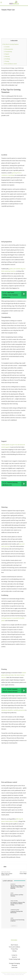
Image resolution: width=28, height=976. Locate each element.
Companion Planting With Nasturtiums (17, 912)
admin (5, 866)
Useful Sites (14, 967)
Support (6, 54)
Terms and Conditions (14, 947)
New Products (14, 945)
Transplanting (8, 51)
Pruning (6, 61)
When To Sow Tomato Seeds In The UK (6, 874)
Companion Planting (15, 909)
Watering (7, 56)
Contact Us (14, 955)
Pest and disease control (10, 63)
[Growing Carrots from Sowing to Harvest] (6, 919)
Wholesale (14, 965)
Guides (12, 893)
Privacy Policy (14, 949)
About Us (14, 957)
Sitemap (14, 951)
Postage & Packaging (14, 963)
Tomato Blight (23, 873)
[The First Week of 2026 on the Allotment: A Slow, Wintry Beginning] (6, 886)
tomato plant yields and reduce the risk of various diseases (13, 675)
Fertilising (7, 59)
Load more (13, 925)
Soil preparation (8, 49)
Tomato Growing (14, 900)
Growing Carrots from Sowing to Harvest (17, 920)
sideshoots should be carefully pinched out (13, 710)
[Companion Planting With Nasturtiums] (6, 911)
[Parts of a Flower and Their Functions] (6, 894)
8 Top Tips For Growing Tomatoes (10, 44)
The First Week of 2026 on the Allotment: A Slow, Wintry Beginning (17, 887)
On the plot (13, 884)
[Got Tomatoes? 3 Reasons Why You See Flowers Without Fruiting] (6, 903)
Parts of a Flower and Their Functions (17, 895)
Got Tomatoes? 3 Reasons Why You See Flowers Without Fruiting (18, 903)
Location (6, 46)
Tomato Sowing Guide (14, 959)
